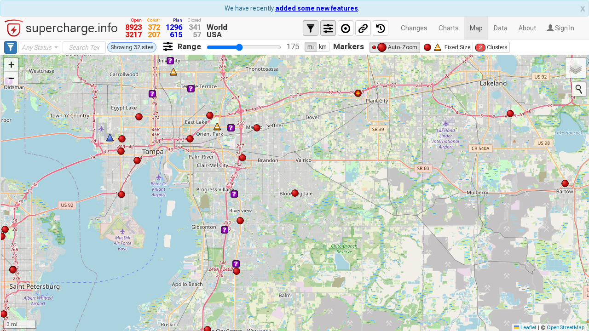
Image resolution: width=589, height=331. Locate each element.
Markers (348, 46)
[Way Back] (380, 28)
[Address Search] (579, 89)
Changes (414, 28)
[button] (11, 65)
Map (476, 28)
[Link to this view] (363, 28)
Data (501, 28)
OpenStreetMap (565, 327)
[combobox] (39, 47)
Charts (449, 28)
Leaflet (528, 327)
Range (189, 46)
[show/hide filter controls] (310, 28)
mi (310, 47)
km (323, 47)
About (527, 28)
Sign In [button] (564, 28)
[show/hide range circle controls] (345, 28)
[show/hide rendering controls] (328, 28)
